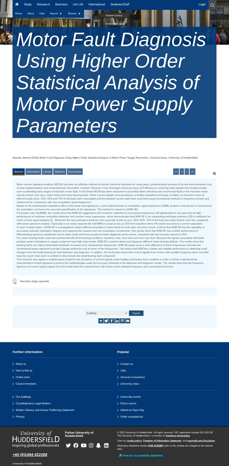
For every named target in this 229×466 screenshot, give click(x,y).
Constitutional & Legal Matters (33, 403)
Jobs (123, 370)
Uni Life (78, 4)
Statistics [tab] (60, 171)
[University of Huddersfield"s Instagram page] (91, 445)
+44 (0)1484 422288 (30, 454)
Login (202, 4)
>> (192, 171)
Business (61, 4)
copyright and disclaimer (201, 441)
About (30, 13)
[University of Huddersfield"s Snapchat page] (99, 445)
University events (130, 396)
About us (21, 363)
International (97, 4)
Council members (26, 383)
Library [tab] (47, 171)
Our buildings (23, 396)
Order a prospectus (131, 416)
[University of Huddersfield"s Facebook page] (75, 445)
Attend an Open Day (132, 409)
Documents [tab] (74, 171)
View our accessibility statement (142, 455)
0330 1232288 (155, 446)
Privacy (20, 416)
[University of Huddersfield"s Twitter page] (68, 445)
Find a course (128, 403)
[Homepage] (17, 5)
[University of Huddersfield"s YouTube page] (84, 445)
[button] (212, 5)
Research (43, 4)
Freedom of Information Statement (162, 441)
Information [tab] (33, 171)
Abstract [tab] (18, 171)
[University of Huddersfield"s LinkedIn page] (106, 445)
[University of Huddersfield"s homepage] (36, 439)
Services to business (132, 377)
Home (18, 13)
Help (42, 13)
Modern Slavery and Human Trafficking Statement (45, 409)
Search (54, 13)
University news (129, 383)
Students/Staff (119, 4)
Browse (72, 13)
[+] (214, 173)
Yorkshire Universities (177, 436)
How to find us (24, 370)
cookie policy (134, 441)
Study (28, 4)
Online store (23, 377)
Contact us (126, 363)
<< (176, 171)
